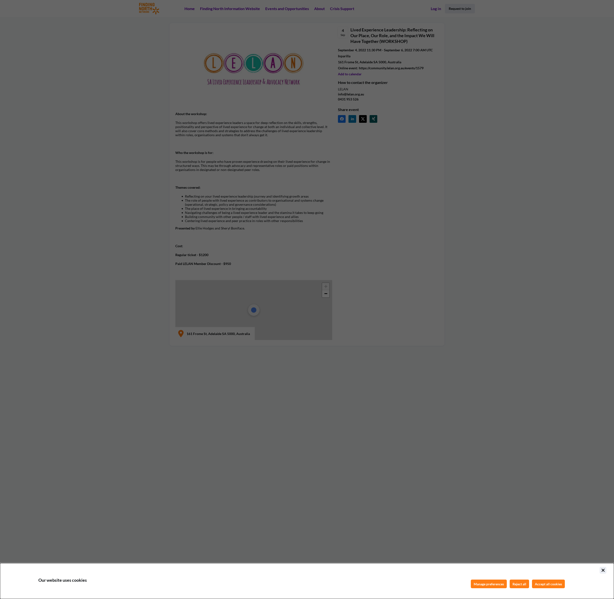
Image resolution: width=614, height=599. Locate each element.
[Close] (603, 570)
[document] (307, 581)
